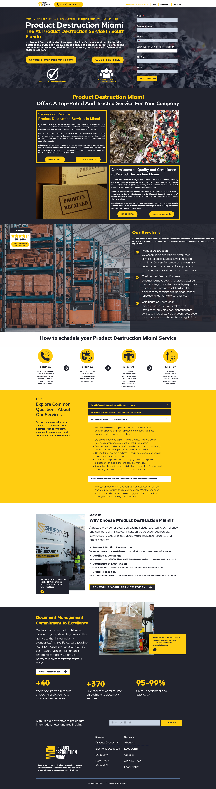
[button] (129, 405)
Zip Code (142, 57)
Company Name (144, 26)
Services (177, 4)
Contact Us (164, 4)
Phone (141, 36)
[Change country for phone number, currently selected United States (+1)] (139, 40)
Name (140, 16)
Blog (154, 4)
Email (140, 67)
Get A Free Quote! (147, 78)
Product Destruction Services (136, 4)
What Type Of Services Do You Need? (156, 47)
